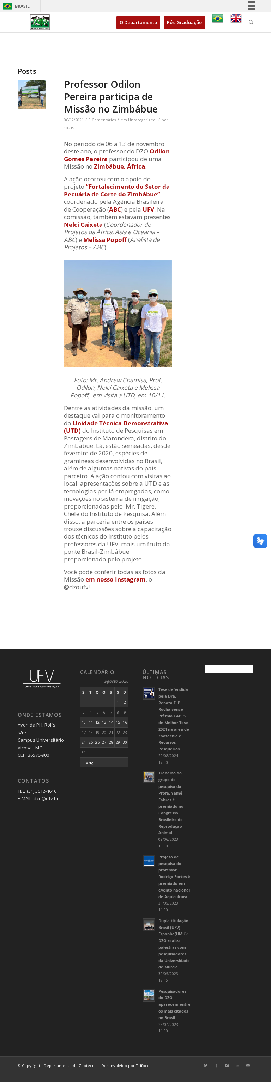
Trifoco (143, 1065)
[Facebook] (216, 1065)
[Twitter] (205, 1065)
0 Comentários (102, 119)
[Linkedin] (237, 1065)
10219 (69, 128)
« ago (91, 762)
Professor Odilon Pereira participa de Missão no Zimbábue (111, 96)
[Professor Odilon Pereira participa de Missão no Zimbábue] (32, 94)
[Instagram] (227, 1065)
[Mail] (248, 1065)
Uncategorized (142, 119)
